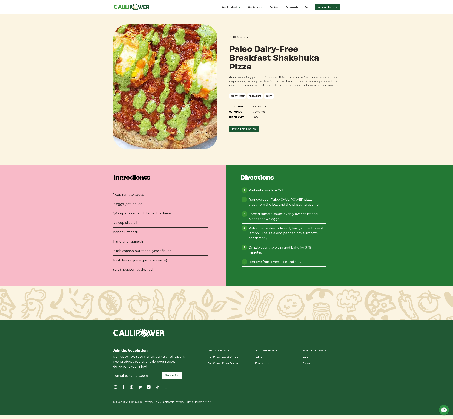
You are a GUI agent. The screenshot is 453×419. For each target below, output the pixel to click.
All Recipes (240, 37)
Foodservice (262, 363)
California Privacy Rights (178, 402)
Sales (258, 357)
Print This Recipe (244, 128)
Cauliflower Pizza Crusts (223, 363)
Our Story (254, 6)
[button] (303, 7)
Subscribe (172, 375)
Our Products (230, 6)
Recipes (274, 6)
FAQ (305, 357)
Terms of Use (203, 402)
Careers (307, 363)
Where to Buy (327, 7)
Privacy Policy (152, 402)
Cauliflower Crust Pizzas (223, 357)
